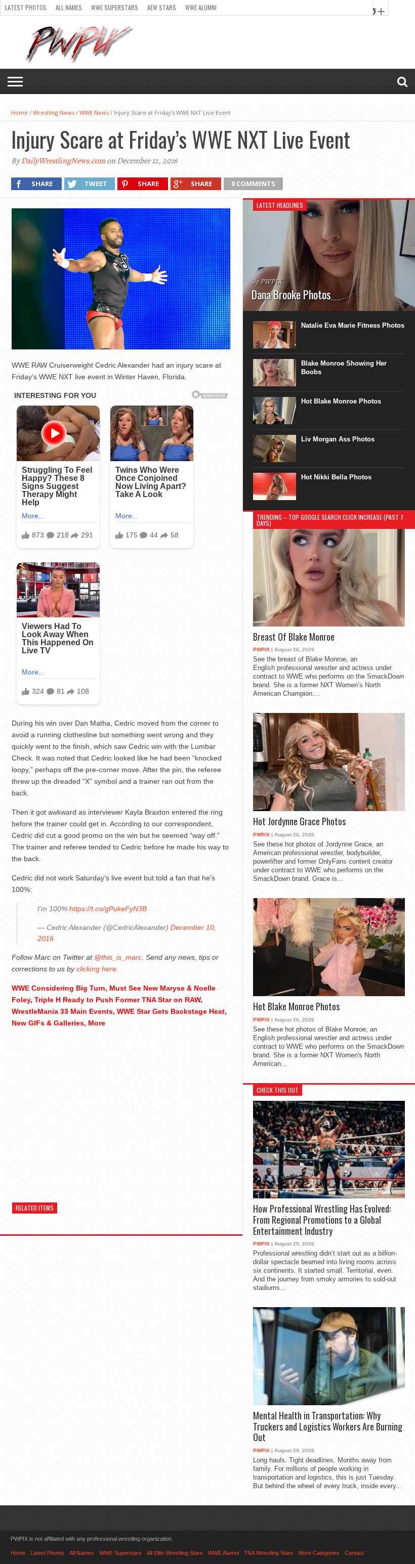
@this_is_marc (118, 957)
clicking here (96, 969)
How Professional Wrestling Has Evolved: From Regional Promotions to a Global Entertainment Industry (322, 1219)
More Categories (319, 1553)
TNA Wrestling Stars (269, 1553)
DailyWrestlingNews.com (63, 160)
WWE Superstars (114, 7)
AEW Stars (161, 7)
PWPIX (261, 649)
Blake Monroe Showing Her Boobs (344, 368)
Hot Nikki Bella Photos (336, 477)
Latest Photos (26, 7)
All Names (69, 7)
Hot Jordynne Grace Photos (299, 821)
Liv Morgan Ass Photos (338, 439)
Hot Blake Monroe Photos (341, 401)
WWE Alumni (201, 7)
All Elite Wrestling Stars (175, 1553)
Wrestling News (53, 112)
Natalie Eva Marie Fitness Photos (352, 325)
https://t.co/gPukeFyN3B (108, 909)
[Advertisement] (121, 1107)
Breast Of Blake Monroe (294, 637)
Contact (354, 1553)
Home (19, 112)
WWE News (94, 112)
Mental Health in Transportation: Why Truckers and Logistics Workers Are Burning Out (327, 1426)
